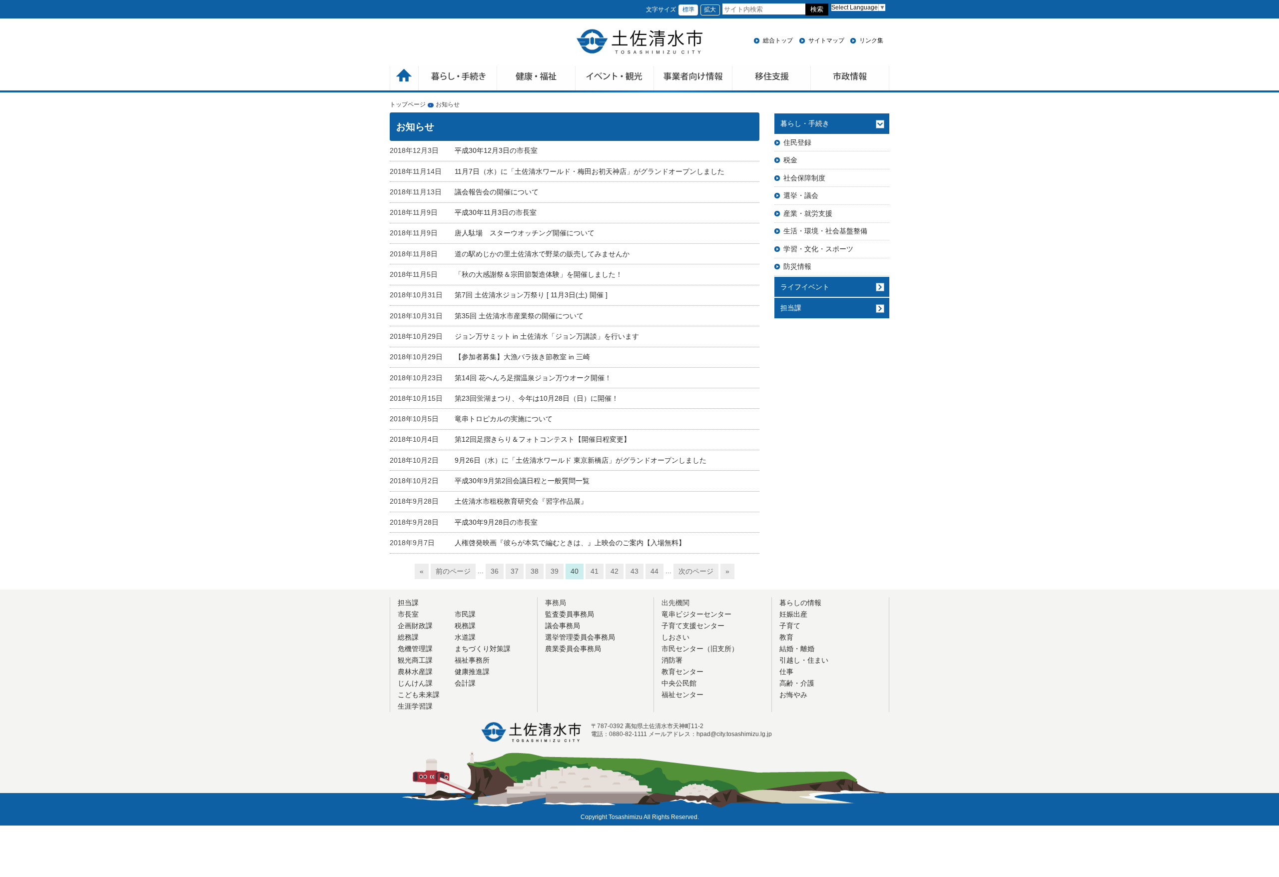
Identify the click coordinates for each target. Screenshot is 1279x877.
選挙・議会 (800, 195)
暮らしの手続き (458, 79)
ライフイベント (804, 287)
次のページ (695, 571)
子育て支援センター (692, 626)
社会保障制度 (804, 178)
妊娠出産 (793, 614)
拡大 (710, 9)
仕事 (786, 672)
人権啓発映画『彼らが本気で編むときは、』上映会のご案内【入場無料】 (570, 543)
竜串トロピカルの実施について (504, 419)
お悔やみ (793, 695)
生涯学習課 (415, 706)
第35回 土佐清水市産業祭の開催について (519, 316)
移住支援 (771, 79)
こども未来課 (419, 695)
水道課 (465, 637)
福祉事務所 (472, 660)
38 (535, 571)
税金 (790, 160)
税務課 (465, 626)
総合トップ (778, 40)
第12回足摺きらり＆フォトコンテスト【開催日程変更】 (543, 439)
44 (654, 571)
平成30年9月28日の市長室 (496, 522)
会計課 (465, 683)
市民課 (465, 614)
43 (635, 571)
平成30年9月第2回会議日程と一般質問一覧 (522, 481)
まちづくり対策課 (483, 649)
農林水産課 (415, 672)
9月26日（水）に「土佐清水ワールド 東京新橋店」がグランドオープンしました (580, 460)
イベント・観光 (615, 79)
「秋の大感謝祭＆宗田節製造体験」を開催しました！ (539, 274)
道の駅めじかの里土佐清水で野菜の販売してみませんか (542, 254)
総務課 (408, 637)
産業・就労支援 (807, 213)
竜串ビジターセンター (696, 614)
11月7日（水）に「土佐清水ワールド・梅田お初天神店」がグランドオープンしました (589, 171)
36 (495, 571)
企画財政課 (415, 626)
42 (615, 571)
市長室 (408, 614)
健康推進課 (472, 672)
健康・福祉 (536, 79)
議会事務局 (562, 626)
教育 (786, 637)
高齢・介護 (796, 683)
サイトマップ (826, 40)
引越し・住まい (803, 660)
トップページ (408, 104)
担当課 (790, 308)
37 (515, 571)
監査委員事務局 (569, 614)
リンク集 (871, 40)
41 (595, 571)
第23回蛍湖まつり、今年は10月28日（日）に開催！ (537, 398)
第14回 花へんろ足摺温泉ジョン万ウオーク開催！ (533, 378)
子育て (789, 626)
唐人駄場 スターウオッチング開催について (525, 233)
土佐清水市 (639, 41)
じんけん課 (415, 683)
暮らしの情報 (800, 603)
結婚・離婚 (796, 649)
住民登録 (797, 142)
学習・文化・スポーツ (818, 249)
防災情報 (797, 266)
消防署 (671, 660)
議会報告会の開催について (497, 192)
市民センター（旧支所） (699, 649)
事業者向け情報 (693, 79)
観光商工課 (415, 660)
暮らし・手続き (804, 123)
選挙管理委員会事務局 (580, 637)
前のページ (453, 571)
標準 (688, 9)
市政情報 (850, 79)
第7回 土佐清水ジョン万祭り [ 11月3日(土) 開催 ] (531, 295)
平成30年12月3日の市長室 (496, 150)
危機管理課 (415, 649)
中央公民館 (678, 683)
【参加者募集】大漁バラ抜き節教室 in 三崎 (522, 357)
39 (555, 571)
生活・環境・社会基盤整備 (825, 231)
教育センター (682, 672)
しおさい (675, 637)
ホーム (404, 79)
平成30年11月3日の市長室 (496, 212)
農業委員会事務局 (573, 649)
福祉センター (682, 695)
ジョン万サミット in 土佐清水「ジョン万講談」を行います (547, 336)
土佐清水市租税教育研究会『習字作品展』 (521, 501)
